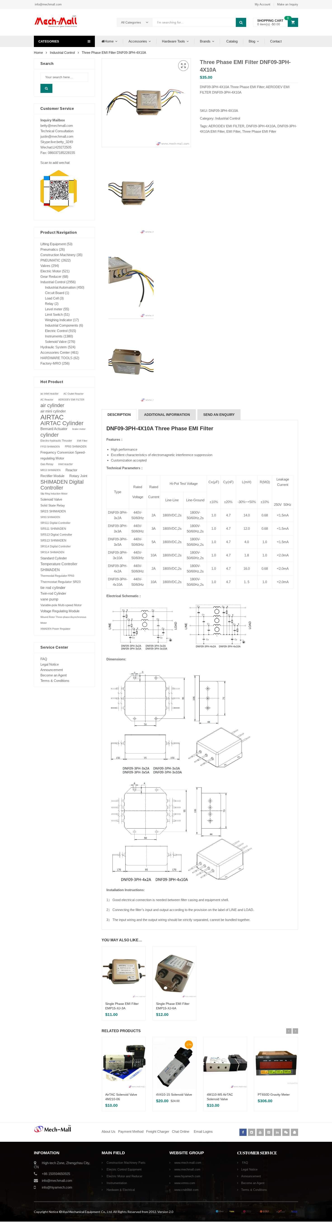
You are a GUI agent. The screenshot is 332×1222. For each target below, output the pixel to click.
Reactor (71, 470)
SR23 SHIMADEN (53, 511)
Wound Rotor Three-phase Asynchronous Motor (63, 620)
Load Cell (52, 298)
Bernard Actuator (53, 429)
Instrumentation (116, 1183)
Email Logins (203, 1131)
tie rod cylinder (52, 587)
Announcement (51, 670)
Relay (49, 304)
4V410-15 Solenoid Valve (174, 1094)
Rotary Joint (78, 476)
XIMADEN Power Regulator (55, 628)
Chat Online (180, 1131)
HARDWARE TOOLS (56, 358)
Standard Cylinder (53, 558)
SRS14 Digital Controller (55, 546)
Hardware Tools (173, 41)
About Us (108, 1131)
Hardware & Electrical (120, 1189)
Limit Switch (54, 314)
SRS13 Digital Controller (56, 534)
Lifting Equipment (53, 244)
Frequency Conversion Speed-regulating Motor (63, 455)
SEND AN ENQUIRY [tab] (219, 415)
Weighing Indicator (58, 320)
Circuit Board (54, 293)
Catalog (231, 41)
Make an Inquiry (287, 4)
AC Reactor (46, 399)
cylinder (49, 435)
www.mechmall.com (186, 1169)
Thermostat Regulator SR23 (60, 582)
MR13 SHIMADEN (50, 470)
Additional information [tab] (167, 415)
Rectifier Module (52, 476)
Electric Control (56, 331)
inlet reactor (65, 464)
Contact (276, 41)
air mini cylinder (53, 411)
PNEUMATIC (50, 260)
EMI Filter (233, 131)
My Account (262, 4)
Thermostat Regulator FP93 (57, 575)
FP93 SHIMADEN (76, 446)
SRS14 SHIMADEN (52, 552)
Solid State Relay (52, 505)
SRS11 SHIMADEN (53, 528)
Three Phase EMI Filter (259, 131)
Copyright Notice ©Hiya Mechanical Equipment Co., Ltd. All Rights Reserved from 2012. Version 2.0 (103, 1212)
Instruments (54, 336)
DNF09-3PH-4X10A (261, 126)
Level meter (53, 309)
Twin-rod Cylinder (53, 593)
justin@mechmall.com (56, 136)
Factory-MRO (50, 363)
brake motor (79, 429)
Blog (252, 41)
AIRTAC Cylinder (61, 423)
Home (109, 41)
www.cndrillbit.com (186, 1189)
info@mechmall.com (48, 4)
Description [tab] (119, 415)
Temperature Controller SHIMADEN (58, 567)
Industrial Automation (60, 287)
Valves (45, 266)
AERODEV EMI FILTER (226, 126)
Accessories (138, 41)
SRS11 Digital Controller (55, 523)
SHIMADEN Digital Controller (62, 485)
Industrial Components (61, 325)
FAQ (43, 659)
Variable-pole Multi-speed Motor (61, 605)
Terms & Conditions (54, 681)
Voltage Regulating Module (59, 611)
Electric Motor (50, 271)
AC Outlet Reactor (73, 393)
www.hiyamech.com (186, 1176)
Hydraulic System (53, 347)
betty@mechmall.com (56, 125)
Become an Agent (53, 675)
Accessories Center (55, 352)
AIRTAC (52, 417)
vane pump (49, 599)
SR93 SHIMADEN (50, 517)
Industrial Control (62, 52)
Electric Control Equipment (124, 1169)
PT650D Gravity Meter (274, 1094)
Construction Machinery (58, 255)
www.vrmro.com (184, 1183)
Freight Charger (157, 1131)
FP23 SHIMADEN (50, 446)
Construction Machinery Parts (125, 1162)
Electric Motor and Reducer (124, 1176)
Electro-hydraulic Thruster (56, 440)
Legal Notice (49, 664)
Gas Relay (46, 464)
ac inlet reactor (49, 393)
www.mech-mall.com (187, 1162)
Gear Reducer (50, 276)
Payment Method (131, 1131)
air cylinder (52, 405)
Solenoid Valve (56, 342)
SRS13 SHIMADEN (53, 540)
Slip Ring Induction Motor (54, 493)
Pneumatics (49, 249)
